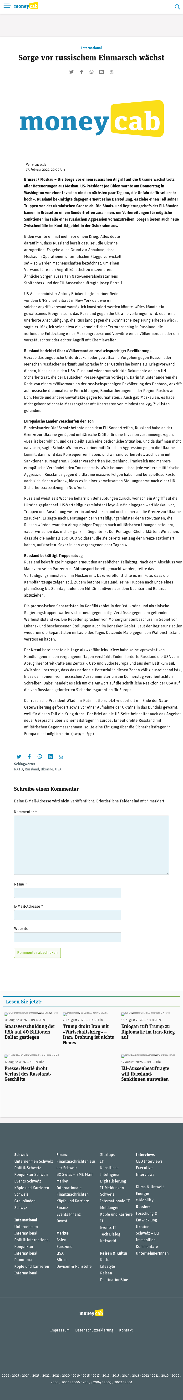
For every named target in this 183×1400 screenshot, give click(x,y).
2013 (135, 1375)
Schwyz (20, 1208)
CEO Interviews (149, 1162)
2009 (175, 1375)
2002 (118, 1382)
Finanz (61, 1155)
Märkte (62, 1233)
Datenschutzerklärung (94, 1330)
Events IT (108, 1228)
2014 (125, 1375)
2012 (145, 1375)
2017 (96, 1375)
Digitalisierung (113, 1181)
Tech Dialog (110, 1234)
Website (21, 929)
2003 (108, 1382)
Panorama (23, 1260)
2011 (155, 1375)
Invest (61, 1221)
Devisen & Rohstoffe (74, 1267)
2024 (26, 1375)
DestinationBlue (114, 1280)
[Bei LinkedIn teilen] (101, 71)
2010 (165, 1375)
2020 (66, 1375)
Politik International (32, 1240)
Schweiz (21, 1155)
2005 (86, 1382)
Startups (107, 1155)
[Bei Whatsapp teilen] (91, 71)
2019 (76, 1375)
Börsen (62, 1260)
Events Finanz (68, 1215)
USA (58, 769)
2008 (55, 1382)
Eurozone (64, 1247)
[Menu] (7, 7)
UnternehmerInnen (152, 1254)
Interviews (145, 1155)
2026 (5, 1375)
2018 (86, 1375)
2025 (15, 1375)
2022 (46, 1375)
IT (102, 1162)
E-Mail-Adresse (28, 907)
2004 (97, 1382)
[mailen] (111, 71)
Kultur (105, 1260)
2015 (115, 1375)
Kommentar (25, 812)
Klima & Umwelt (150, 1187)
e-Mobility (144, 1200)
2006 (76, 1382)
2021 (55, 1375)
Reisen (106, 1273)
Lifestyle (107, 1267)
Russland (32, 769)
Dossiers (143, 1207)
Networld (108, 1241)
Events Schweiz (27, 1181)
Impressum (60, 1330)
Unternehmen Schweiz (33, 1162)
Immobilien (146, 1240)
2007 (65, 1382)
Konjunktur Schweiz (31, 1175)
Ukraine (47, 769)
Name (20, 884)
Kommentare (147, 1247)
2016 (106, 1375)
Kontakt (126, 1330)
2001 (128, 1382)
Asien (61, 1240)
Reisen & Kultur (113, 1254)
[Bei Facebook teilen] (81, 71)
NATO (18, 769)
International (91, 48)
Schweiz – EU (147, 1233)
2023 (36, 1375)
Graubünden (25, 1201)
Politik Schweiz (27, 1168)
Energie (142, 1194)
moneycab (39, 165)
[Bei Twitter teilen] (71, 71)
